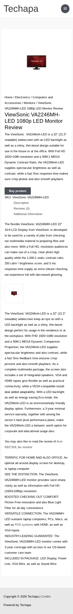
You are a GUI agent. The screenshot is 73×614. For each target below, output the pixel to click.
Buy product (17, 191)
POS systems (24, 524)
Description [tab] (21, 203)
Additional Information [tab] (28, 214)
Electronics (22, 97)
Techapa (21, 8)
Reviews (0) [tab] (22, 208)
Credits (46, 596)
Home (8, 97)
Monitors (29, 103)
